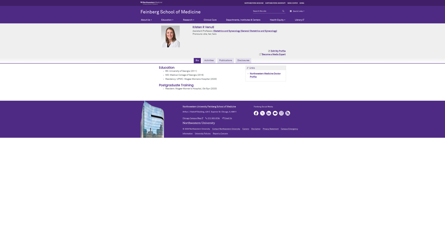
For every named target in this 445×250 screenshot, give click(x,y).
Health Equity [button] (277, 20)
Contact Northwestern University (226, 129)
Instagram (281, 113)
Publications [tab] (225, 60)
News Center (293, 3)
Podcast (287, 113)
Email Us (228, 118)
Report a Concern (220, 133)
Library (298, 20)
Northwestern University (275, 3)
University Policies (203, 133)
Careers (245, 129)
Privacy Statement (271, 129)
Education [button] (166, 20)
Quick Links (298, 11)
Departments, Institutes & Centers (243, 20)
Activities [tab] (209, 60)
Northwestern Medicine (254, 3)
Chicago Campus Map (192, 118)
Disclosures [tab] (243, 60)
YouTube (275, 113)
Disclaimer (256, 129)
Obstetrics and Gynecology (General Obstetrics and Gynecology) (245, 31)
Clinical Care (210, 20)
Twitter (262, 113)
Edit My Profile (278, 51)
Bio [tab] (197, 60)
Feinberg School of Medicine (170, 12)
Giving (302, 3)
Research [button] (187, 20)
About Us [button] (145, 20)
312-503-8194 (214, 118)
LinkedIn (268, 113)
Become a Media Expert (274, 54)
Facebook (256, 113)
